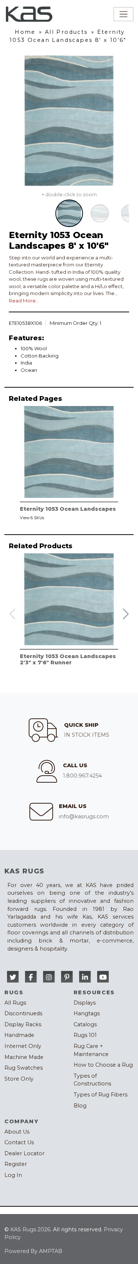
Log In (13, 1175)
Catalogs (85, 1024)
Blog (80, 1105)
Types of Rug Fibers (100, 1094)
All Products (66, 32)
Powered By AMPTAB (33, 1251)
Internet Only (22, 1046)
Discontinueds (23, 1013)
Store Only (18, 1079)
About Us (16, 1131)
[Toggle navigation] (123, 14)
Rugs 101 (85, 1035)
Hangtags (87, 1013)
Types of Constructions (92, 1080)
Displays (85, 1002)
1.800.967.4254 (82, 775)
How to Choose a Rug (103, 1065)
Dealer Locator (24, 1153)
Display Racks (22, 1024)
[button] (126, 614)
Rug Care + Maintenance (91, 1050)
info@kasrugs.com (84, 816)
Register (15, 1164)
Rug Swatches (23, 1067)
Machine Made (23, 1057)
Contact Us (19, 1142)
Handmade (19, 1035)
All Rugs (15, 1002)
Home (25, 32)
